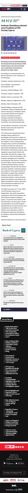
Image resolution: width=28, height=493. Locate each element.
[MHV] (10, 21)
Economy (11, 290)
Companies (13, 236)
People (12, 245)
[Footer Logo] (9, 447)
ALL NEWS (6, 309)
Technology (12, 266)
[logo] (6, 9)
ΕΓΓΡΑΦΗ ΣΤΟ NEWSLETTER (13, 473)
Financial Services (14, 57)
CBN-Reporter (5, 57)
